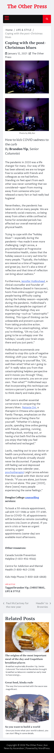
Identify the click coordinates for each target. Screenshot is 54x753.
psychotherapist (14, 472)
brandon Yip (21, 587)
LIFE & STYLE (10, 584)
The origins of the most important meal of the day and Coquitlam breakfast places (25, 659)
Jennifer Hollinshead (33, 281)
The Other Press (27, 6)
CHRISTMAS (37, 587)
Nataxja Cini (29, 407)
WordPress (44, 748)
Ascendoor (18, 748)
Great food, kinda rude (19, 682)
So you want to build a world (22, 726)
